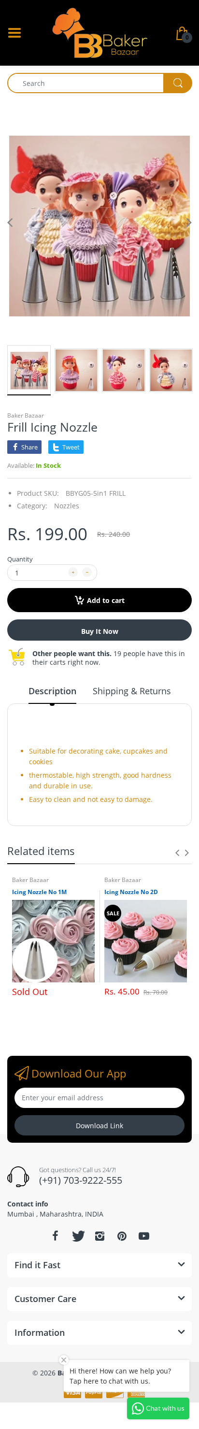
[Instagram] (99, 1236)
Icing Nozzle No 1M (39, 892)
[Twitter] (77, 1236)
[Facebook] (55, 1236)
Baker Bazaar (25, 415)
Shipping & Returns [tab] (132, 691)
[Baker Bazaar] (99, 32)
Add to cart (106, 600)
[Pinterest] (121, 1236)
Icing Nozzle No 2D (131, 892)
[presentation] (177, 852)
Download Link (99, 1125)
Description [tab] (52, 691)
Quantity (20, 559)
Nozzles (66, 505)
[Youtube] (144, 1236)
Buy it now (99, 631)
